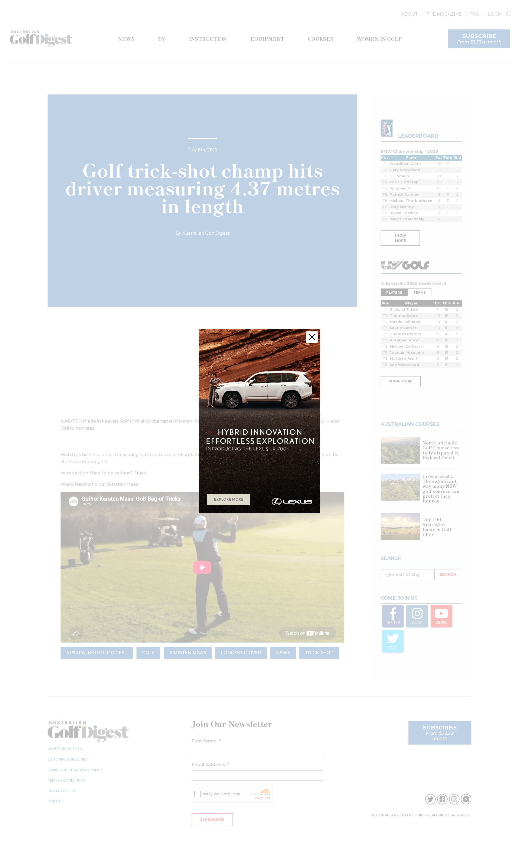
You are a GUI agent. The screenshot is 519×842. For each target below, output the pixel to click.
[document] (259, 421)
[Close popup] (312, 337)
